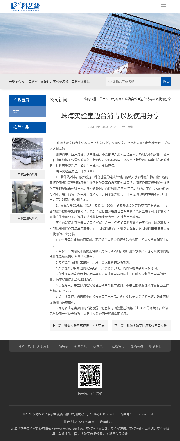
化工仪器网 (86, 422)
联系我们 (155, 346)
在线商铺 (137, 346)
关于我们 (43, 346)
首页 (102, 99)
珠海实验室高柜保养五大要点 (84, 326)
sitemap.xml (145, 414)
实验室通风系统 (28, 218)
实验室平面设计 (28, 174)
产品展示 (62, 346)
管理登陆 (106, 422)
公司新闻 (115, 99)
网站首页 (24, 346)
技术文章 (99, 346)
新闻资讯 (80, 346)
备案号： (126, 414)
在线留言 (118, 346)
